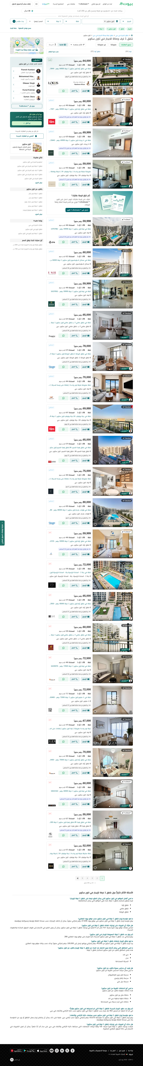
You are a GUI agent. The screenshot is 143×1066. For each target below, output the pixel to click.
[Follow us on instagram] (57, 1051)
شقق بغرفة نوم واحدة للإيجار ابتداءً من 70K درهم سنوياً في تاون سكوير (26, 249)
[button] (127, 21)
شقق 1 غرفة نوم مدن (35, 198)
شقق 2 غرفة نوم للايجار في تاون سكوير (29, 166)
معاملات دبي (71, 4)
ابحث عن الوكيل (107, 4)
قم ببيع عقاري (95, 4)
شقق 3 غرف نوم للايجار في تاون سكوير (30, 171)
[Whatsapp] (63, 91)
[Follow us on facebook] (72, 1051)
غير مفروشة (102, 44)
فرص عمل (122, 1050)
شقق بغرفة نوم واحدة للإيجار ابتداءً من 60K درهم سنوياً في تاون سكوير (26, 245)
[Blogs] (45, 4)
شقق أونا (97, 51)
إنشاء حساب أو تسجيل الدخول (21, 4)
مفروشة (113, 44)
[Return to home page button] (126, 4)
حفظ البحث (13, 28)
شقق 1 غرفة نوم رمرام (35, 206)
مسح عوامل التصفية (24, 28)
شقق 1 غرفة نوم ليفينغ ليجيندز (32, 210)
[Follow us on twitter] (67, 1051)
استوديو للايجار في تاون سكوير (32, 162)
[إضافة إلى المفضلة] (95, 83)
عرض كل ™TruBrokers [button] (27, 106)
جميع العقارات (126, 44)
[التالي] (77, 878)
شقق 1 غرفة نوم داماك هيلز (33, 202)
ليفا (130, 51)
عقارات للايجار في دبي (35, 225)
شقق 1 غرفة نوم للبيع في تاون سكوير (30, 234)
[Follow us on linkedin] (62, 1051)
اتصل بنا (113, 1050)
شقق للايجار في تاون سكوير (33, 179)
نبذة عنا (130, 1050)
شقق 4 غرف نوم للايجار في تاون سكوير (30, 175)
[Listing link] (89, 76)
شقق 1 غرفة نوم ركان (35, 194)
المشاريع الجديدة (58, 4)
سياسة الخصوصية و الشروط (98, 1050)
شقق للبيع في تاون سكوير (33, 229)
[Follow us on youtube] (51, 1051)
